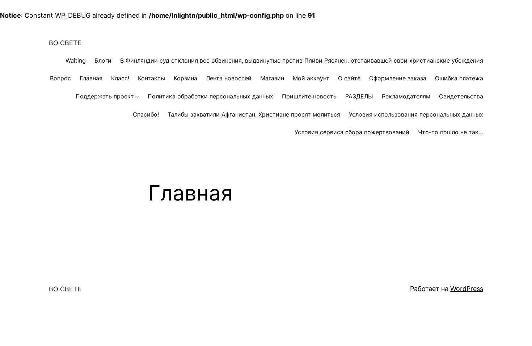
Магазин (272, 78)
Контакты (151, 78)
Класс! (120, 78)
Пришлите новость (309, 96)
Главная (91, 78)
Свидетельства (461, 96)
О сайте (349, 78)
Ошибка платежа (459, 78)
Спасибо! (146, 114)
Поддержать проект (105, 96)
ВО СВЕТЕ (65, 43)
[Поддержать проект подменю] (137, 96)
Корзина (185, 78)
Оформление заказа (397, 78)
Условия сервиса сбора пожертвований (352, 132)
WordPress (466, 288)
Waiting (76, 60)
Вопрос (60, 78)
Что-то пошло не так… (450, 132)
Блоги (102, 60)
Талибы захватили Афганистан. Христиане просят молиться (254, 114)
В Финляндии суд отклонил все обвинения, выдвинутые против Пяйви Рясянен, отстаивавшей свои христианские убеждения (301, 60)
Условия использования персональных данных (416, 114)
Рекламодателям (406, 96)
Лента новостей (229, 78)
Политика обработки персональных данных (210, 96)
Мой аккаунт (311, 78)
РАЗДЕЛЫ (359, 96)
